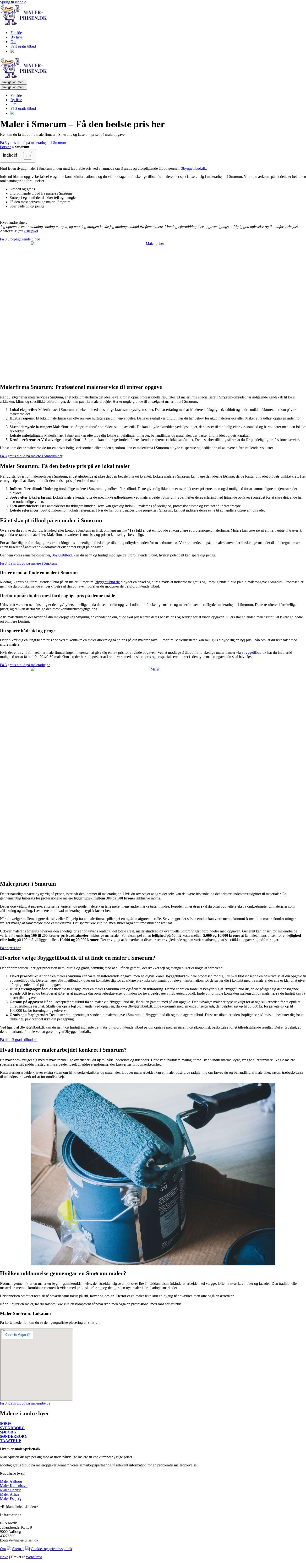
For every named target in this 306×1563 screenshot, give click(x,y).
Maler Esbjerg (10, 1499)
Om (13, 42)
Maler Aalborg (11, 1481)
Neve (4, 1557)
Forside (16, 33)
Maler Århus (9, 1494)
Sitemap (18, 1549)
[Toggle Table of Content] (25, 156)
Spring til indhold (13, 2)
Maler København (13, 1486)
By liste (16, 37)
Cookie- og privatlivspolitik (51, 1549)
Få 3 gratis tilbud (23, 46)
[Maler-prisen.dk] (24, 24)
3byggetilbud (62, 555)
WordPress (34, 1557)
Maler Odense (10, 1490)
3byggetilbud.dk (193, 168)
